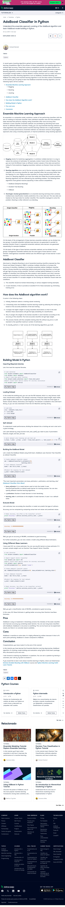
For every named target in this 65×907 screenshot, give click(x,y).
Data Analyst (57, 849)
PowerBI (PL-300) (58, 859)
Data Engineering (6, 855)
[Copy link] (4, 678)
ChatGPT (55, 835)
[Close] (62, 3)
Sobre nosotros (5, 818)
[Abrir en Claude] (55, 36)
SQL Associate (57, 851)
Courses (16, 823)
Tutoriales (11, 17)
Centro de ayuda (6, 831)
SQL (54, 823)
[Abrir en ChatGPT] (50, 36)
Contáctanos (5, 834)
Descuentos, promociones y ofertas (44, 825)
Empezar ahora (54, 2)
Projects (16, 828)
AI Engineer (56, 857)
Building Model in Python (14, 103)
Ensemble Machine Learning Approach (18, 85)
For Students (43, 821)
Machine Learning (6, 853)
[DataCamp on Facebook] (2, 891)
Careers (3, 823)
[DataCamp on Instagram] (24, 891)
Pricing (42, 818)
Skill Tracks (17, 821)
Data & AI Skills (31, 818)
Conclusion (9, 109)
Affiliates (3, 826)
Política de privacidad (6, 895)
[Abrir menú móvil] (63, 7)
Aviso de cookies (17, 895)
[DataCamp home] (13, 887)
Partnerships (4, 828)
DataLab (16, 834)
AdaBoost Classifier (12, 97)
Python (18, 17)
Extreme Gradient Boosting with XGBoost (16, 663)
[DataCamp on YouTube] (19, 891)
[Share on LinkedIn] (8, 678)
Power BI (55, 830)
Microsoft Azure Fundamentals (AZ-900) (31, 867)
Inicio (4, 17)
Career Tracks (18, 818)
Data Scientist (57, 854)
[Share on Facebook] (12, 678)
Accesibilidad (32, 899)
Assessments (18, 831)
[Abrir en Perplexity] (60, 36)
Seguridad (3, 902)
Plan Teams (30, 825)
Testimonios (43, 833)
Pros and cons (10, 106)
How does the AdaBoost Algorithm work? (19, 100)
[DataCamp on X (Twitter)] (8, 891)
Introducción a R (19, 857)
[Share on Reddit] (15, 678)
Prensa (3, 821)
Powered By (50, 386)
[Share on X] (19, 678)
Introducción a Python (12, 693)
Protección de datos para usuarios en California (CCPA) (14, 899)
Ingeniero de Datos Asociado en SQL (44, 867)
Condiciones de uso (12, 902)
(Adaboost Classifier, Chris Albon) (13, 483)
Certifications (18, 826)
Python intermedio (40, 693)
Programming (5, 858)
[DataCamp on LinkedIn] (13, 891)
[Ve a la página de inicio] (7, 8)
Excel (54, 833)
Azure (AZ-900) (57, 862)
